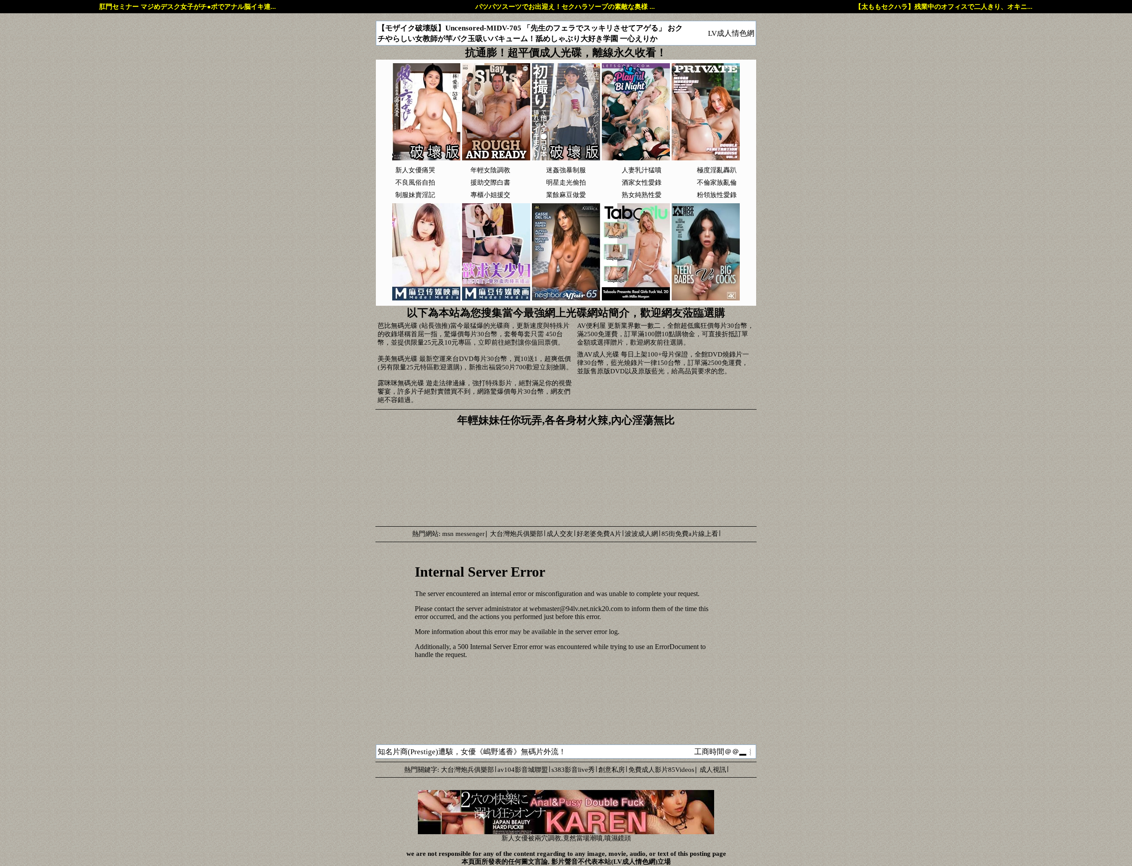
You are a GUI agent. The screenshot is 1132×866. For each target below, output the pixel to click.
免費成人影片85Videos (661, 769)
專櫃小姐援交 (490, 194)
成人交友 (560, 533)
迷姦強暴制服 (566, 170)
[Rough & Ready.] (496, 158)
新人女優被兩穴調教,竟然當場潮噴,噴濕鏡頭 (566, 838)
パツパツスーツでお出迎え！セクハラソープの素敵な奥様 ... (565, 6)
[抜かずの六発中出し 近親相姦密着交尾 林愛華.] (426, 158)
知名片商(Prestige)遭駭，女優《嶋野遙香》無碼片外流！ (472, 752)
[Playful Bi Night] (636, 158)
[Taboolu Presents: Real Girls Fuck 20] (636, 298)
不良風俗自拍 (415, 182)
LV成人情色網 (731, 33)
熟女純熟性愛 (642, 194)
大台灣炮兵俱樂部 (516, 533)
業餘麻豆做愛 (566, 194)
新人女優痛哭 (415, 170)
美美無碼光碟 (397, 358)
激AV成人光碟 (598, 354)
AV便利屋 (591, 325)
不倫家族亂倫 (717, 182)
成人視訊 (713, 769)
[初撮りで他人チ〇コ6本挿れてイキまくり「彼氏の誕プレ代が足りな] (566, 158)
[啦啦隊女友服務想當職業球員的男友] (426, 298)
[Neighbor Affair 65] (566, 298)
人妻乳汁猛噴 (642, 170)
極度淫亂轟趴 (717, 170)
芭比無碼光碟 (397, 325)
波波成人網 (641, 533)
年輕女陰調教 (490, 170)
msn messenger (463, 533)
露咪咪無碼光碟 (401, 383)
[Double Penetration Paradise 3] (706, 158)
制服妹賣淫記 (415, 194)
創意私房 (611, 769)
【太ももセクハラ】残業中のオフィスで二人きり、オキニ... (944, 6)
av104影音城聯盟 (522, 769)
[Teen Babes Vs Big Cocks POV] (706, 298)
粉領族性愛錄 (717, 194)
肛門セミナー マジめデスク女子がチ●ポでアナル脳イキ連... (187, 6)
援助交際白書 (490, 182)
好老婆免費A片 (599, 533)
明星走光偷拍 (566, 182)
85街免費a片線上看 (690, 533)
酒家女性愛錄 (642, 182)
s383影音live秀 (573, 769)
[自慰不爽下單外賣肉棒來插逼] (496, 298)
